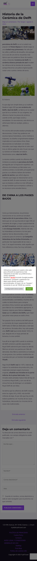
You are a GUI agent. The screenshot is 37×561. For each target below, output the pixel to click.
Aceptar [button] (29, 289)
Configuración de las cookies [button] (14, 289)
